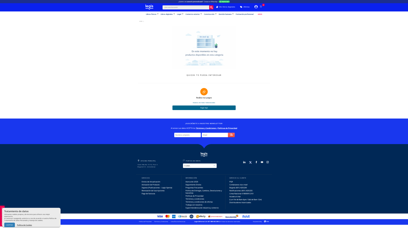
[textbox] (186, 7)
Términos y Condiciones (161, 221)
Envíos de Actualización (151, 182)
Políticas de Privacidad (194, 196)
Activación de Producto (151, 185)
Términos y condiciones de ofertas (199, 202)
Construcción (209, 14)
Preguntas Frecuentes (194, 187)
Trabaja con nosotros (194, 205)
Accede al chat (235, 196)
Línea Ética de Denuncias (178, 221)
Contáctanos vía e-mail (238, 185)
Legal (179, 14)
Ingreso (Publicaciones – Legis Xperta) (157, 187)
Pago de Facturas (148, 193)
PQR (231, 182)
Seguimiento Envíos (193, 185)
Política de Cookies (24, 225)
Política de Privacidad (145, 221)
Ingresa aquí (225, 1)
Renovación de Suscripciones (153, 190)
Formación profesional (245, 14)
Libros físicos (151, 14)
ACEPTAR (9, 225)
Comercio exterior (193, 14)
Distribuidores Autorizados (240, 202)
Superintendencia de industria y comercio (202, 208)
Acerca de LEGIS (192, 182)
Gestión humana (225, 14)
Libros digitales (167, 14)
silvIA (260, 14)
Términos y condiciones (195, 199)
